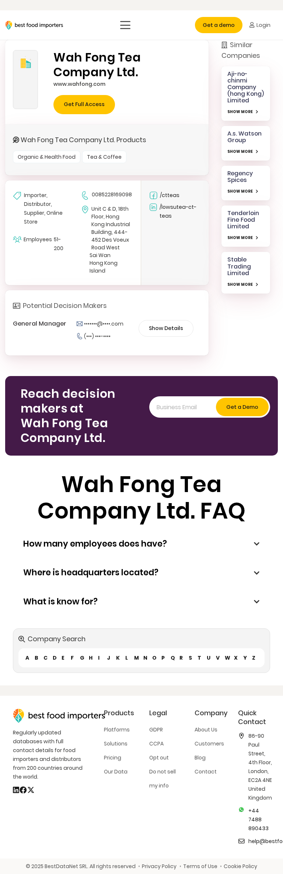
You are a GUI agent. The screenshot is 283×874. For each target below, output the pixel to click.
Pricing (112, 757)
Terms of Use (200, 866)
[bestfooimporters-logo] (34, 25)
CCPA (156, 743)
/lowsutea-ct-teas (178, 211)
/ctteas (169, 195)
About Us (206, 729)
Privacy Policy (159, 866)
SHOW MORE (240, 112)
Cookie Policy (240, 866)
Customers (209, 743)
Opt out (159, 757)
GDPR (156, 729)
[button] (125, 25)
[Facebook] (23, 790)
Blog (200, 757)
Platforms (117, 729)
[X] (31, 790)
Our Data (115, 771)
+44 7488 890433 (258, 819)
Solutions (115, 743)
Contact (206, 771)
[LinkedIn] (16, 790)
